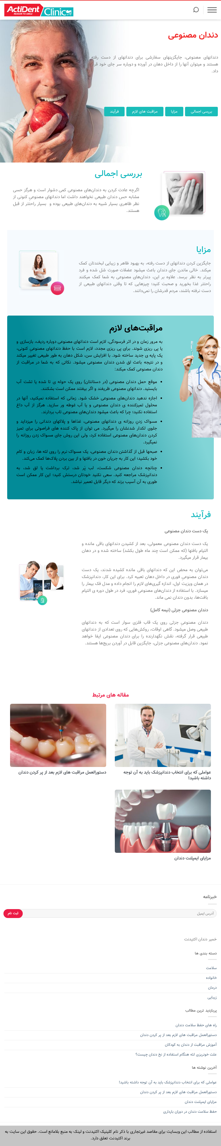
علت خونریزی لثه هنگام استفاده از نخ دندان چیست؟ (176, 1055)
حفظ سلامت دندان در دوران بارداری (190, 1112)
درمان (212, 988)
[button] (201, 111)
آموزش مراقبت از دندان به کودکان (191, 1045)
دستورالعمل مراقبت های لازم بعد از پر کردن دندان (62, 772)
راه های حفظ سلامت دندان (196, 1025)
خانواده (211, 978)
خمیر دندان (207, 939)
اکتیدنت (190, 939)
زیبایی (212, 997)
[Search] (196, 11)
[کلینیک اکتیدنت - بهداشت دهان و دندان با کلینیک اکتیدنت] (38, 10)
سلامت (211, 968)
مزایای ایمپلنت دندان (192, 858)
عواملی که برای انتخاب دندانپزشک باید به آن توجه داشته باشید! (167, 775)
